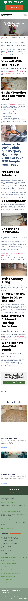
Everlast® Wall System (7, 528)
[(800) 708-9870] (5, 2)
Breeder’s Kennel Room (9, 438)
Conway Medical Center (9, 474)
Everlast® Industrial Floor (8, 502)
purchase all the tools (14, 104)
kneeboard (21, 119)
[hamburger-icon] (25, 14)
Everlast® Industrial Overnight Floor (11, 511)
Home (3, 37)
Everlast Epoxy (10, 53)
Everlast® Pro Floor (6, 520)
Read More (4, 447)
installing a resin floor (8, 364)
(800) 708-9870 (15, 2)
